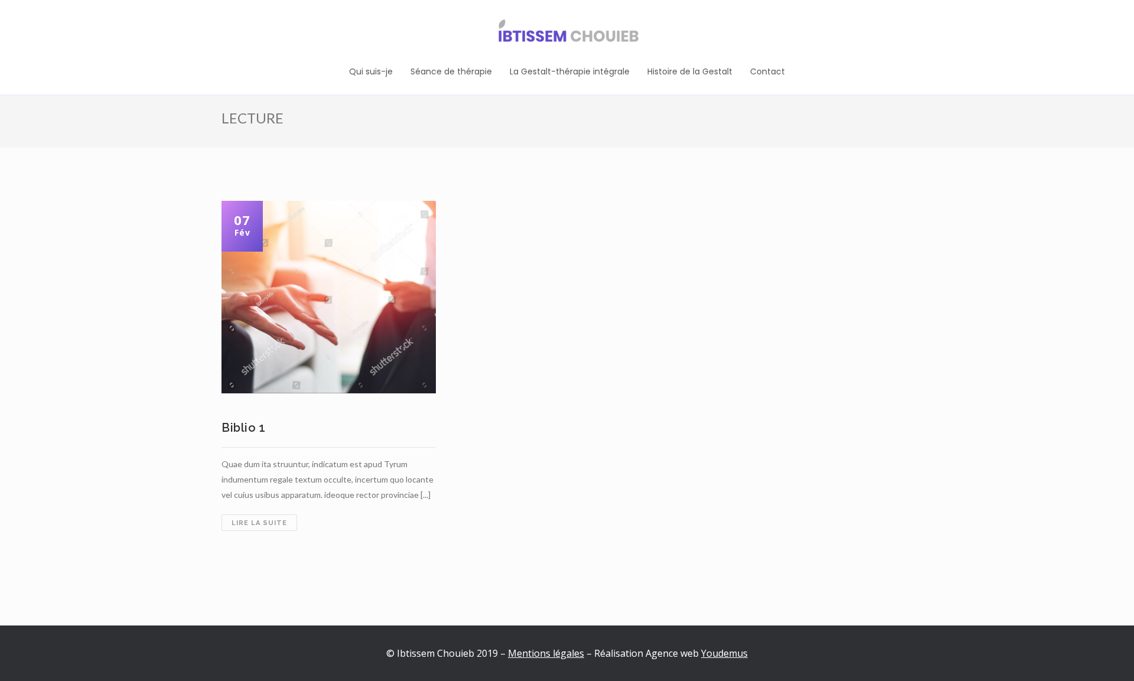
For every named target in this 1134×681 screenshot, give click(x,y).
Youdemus (724, 653)
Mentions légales (546, 653)
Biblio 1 (243, 428)
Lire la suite (264, 525)
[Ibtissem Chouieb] (567, 32)
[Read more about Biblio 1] (329, 297)
